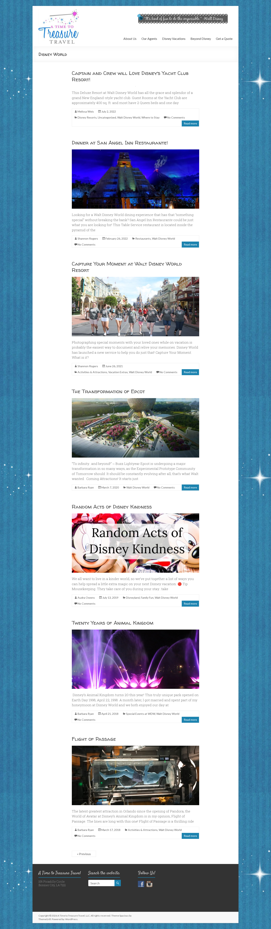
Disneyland (133, 597)
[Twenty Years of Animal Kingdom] (135, 631)
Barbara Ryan (86, 487)
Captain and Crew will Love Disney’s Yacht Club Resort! (130, 76)
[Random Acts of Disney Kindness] (135, 515)
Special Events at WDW (140, 713)
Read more (190, 123)
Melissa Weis (86, 111)
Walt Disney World (128, 117)
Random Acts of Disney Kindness (112, 506)
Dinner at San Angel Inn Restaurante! (120, 142)
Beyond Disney (200, 38)
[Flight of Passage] (135, 747)
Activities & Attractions (92, 372)
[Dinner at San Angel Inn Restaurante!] (135, 151)
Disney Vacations (173, 38)
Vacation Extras (118, 372)
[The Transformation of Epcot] (135, 400)
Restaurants (143, 238)
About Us (129, 38)
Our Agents (149, 38)
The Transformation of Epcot (108, 391)
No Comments (176, 117)
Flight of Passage (94, 738)
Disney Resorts (87, 117)
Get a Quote (224, 38)
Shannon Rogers (88, 238)
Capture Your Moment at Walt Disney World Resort (127, 266)
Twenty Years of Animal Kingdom (112, 622)
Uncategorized (107, 117)
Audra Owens (86, 597)
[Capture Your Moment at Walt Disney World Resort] (135, 279)
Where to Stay (150, 117)
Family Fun (147, 597)
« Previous (84, 854)
